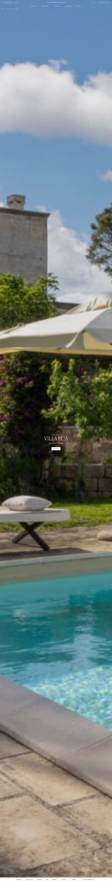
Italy (13, 8)
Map (47, 879)
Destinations (45, 6)
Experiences (57, 6)
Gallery (64, 879)
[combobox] (94, 2)
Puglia (17, 8)
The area (39, 879)
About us (78, 6)
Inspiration (68, 6)
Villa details (29, 879)
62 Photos (56, 448)
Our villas (33, 6)
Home (3, 8)
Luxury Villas (8, 8)
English (93, 2)
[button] (99, 2)
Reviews (54, 879)
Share (74, 879)
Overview (19, 879)
